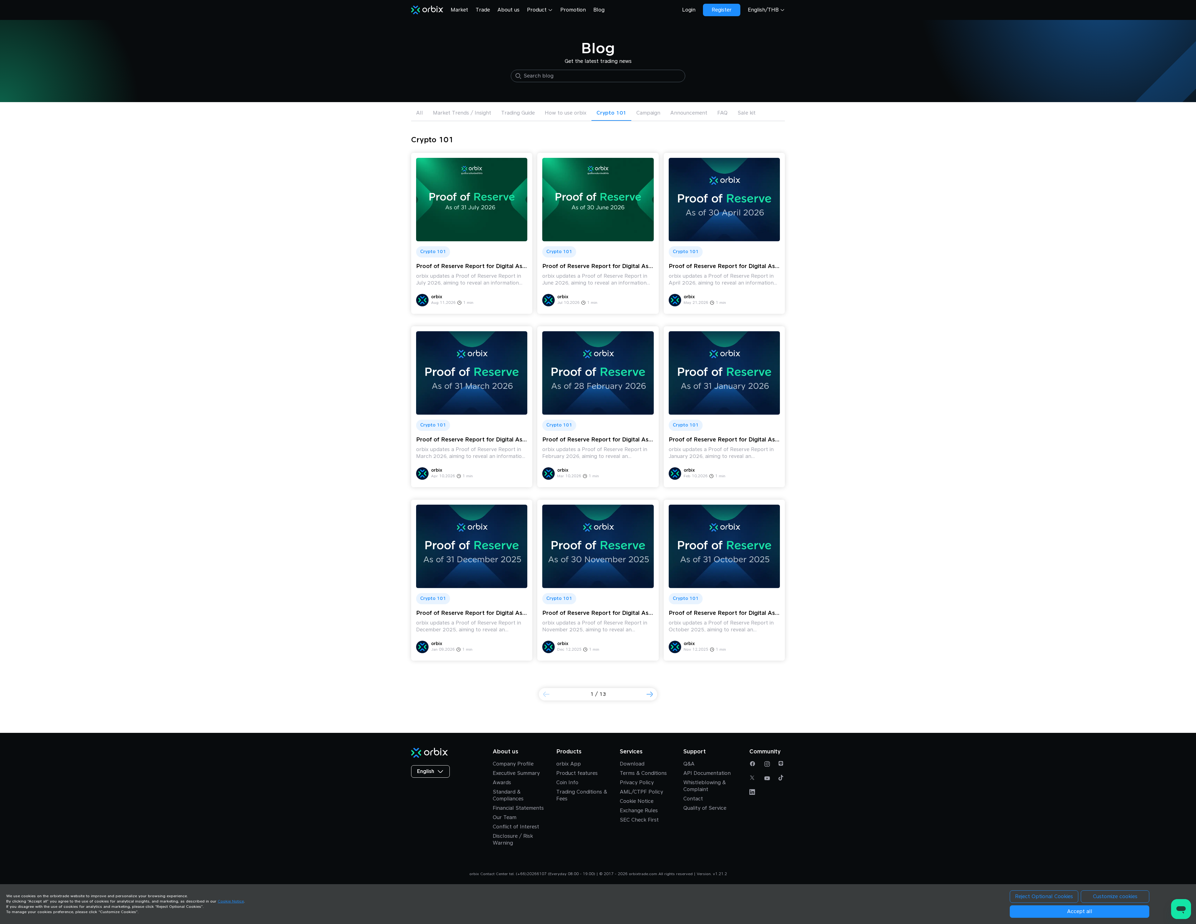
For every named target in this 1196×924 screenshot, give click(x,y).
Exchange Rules (639, 810)
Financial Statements (518, 808)
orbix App (568, 764)
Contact (693, 798)
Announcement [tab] (688, 113)
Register (722, 10)
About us (508, 10)
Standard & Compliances (508, 795)
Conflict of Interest (516, 826)
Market (459, 10)
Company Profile (513, 764)
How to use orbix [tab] (565, 113)
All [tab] (419, 113)
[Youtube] (767, 778)
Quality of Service (704, 808)
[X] (752, 778)
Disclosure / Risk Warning (513, 839)
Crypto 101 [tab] (611, 113)
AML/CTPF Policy (641, 792)
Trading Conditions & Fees (581, 795)
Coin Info (567, 782)
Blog (599, 10)
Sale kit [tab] (747, 113)
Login (688, 10)
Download (632, 764)
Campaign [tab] (648, 113)
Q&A (689, 764)
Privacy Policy (637, 782)
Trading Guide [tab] (518, 113)
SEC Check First (639, 820)
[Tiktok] (781, 778)
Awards (502, 782)
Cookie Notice (636, 801)
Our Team (504, 817)
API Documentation (707, 773)
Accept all (1079, 911)
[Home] (427, 10)
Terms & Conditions (643, 773)
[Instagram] (767, 764)
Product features (577, 773)
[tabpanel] (598, 429)
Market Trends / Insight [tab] (462, 113)
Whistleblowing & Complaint (704, 786)
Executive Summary (516, 773)
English (425, 771)
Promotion (573, 10)
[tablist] (598, 114)
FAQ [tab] (722, 113)
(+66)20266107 (531, 874)
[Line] (781, 764)
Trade (483, 10)
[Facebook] (752, 764)
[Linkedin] (752, 792)
